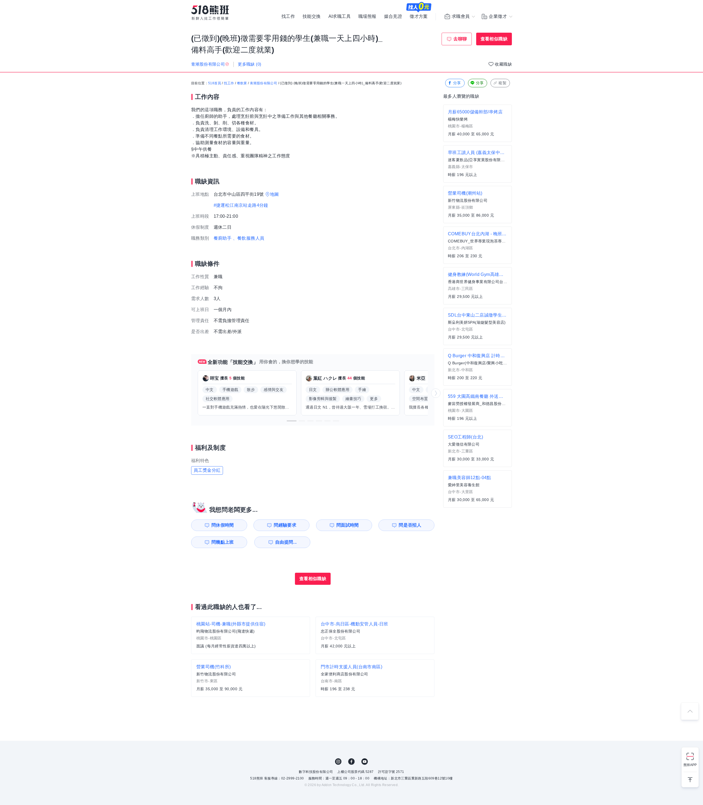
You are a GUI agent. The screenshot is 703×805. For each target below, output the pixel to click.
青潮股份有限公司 (263, 83)
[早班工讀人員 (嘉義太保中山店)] (477, 164)
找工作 (288, 16)
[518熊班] (210, 12)
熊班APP (690, 765)
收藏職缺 (503, 64)
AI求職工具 (339, 16)
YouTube (364, 761)
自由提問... (286, 542)
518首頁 (214, 83)
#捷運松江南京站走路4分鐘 (241, 205)
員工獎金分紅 (207, 470)
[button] (292, 420)
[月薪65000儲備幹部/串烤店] (477, 123)
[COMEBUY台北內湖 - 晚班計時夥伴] (477, 245)
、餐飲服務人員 (248, 238)
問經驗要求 (285, 525)
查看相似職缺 (494, 39)
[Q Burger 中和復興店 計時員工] (477, 367)
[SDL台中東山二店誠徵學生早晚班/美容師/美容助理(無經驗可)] (477, 326)
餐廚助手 (223, 238)
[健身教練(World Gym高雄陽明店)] (477, 285)
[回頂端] (689, 711)
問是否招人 (410, 525)
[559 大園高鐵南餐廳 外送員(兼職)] (477, 407)
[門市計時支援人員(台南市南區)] (375, 678)
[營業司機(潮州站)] (477, 204)
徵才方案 (419, 16)
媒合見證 (393, 16)
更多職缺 (249, 64)
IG (338, 761)
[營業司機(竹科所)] (250, 678)
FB (351, 761)
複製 (502, 83)
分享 (457, 83)
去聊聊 (460, 39)
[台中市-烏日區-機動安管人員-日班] (375, 635)
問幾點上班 (222, 542)
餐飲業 (242, 83)
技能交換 (312, 16)
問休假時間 (222, 525)
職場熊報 (367, 16)
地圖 (274, 194)
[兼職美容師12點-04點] (477, 489)
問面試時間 (347, 525)
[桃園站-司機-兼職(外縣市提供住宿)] (250, 635)
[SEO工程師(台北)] (477, 448)
